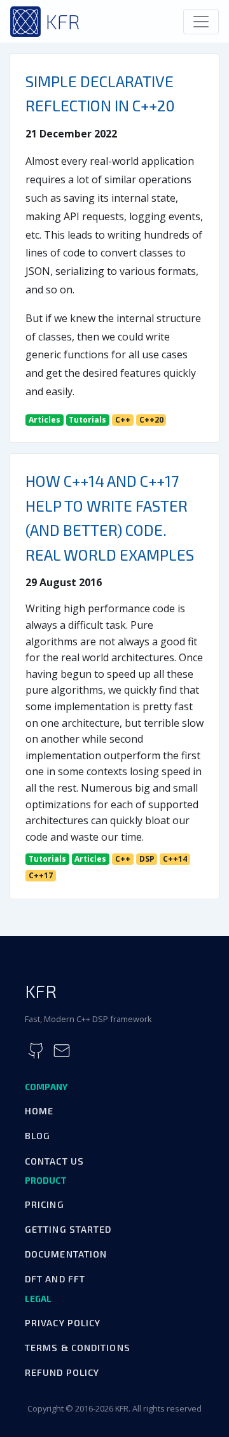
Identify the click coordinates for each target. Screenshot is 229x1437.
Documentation (66, 1254)
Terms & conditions (77, 1347)
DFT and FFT (55, 1278)
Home (39, 1110)
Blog (37, 1135)
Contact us (54, 1161)
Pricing (44, 1204)
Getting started (68, 1229)
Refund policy (62, 1372)
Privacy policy (63, 1322)
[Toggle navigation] (201, 21)
